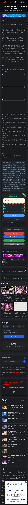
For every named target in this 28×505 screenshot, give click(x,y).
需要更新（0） (14, 240)
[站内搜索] (12, 2)
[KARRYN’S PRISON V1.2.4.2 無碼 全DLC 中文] (20, 290)
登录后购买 (14, 215)
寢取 (15, 478)
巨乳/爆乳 (21, 478)
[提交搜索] (24, 361)
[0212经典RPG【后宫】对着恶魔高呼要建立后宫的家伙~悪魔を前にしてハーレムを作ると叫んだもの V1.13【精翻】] (20, 306)
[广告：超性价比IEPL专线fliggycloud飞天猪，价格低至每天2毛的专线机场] (14, 16)
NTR (8, 473)
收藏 (18, 259)
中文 (8, 295)
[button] (10, 2)
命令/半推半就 (16, 475)
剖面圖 (4, 475)
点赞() (23, 259)
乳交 (11, 473)
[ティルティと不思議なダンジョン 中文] (7, 290)
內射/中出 (19, 472)
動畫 (7, 475)
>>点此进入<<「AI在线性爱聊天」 (14, 229)
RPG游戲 (14, 10)
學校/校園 (12, 478)
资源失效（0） (14, 237)
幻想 (3, 481)
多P (21, 475)
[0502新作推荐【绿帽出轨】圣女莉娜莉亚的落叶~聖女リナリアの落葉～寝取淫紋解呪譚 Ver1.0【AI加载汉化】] (7, 306)
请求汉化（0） (14, 233)
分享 (13, 259)
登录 (23, 2)
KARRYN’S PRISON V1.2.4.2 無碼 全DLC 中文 (20, 297)
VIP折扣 (15, 204)
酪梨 (3, 490)
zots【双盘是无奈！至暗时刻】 (6, 262)
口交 (11, 475)
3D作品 (4, 473)
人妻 (14, 472)
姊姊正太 (7, 478)
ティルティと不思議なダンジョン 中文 (7, 297)
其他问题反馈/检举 (14, 244)
